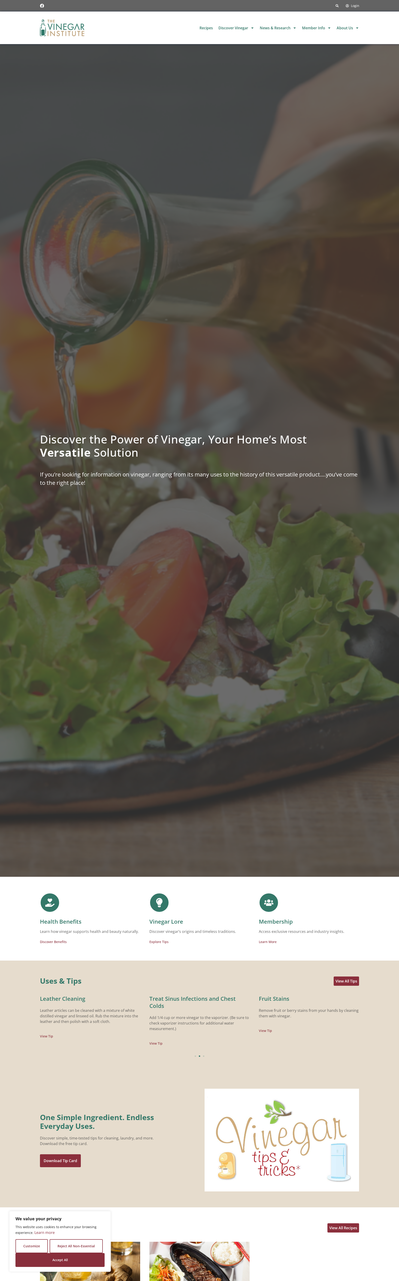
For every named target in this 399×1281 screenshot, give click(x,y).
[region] (60, 1241)
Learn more (44, 1232)
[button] (337, 6)
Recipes (206, 27)
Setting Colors (58, 998)
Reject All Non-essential (76, 1246)
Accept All (60, 1260)
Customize (31, 1246)
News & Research (275, 27)
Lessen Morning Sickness (292, 998)
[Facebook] (42, 6)
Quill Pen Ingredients (177, 998)
